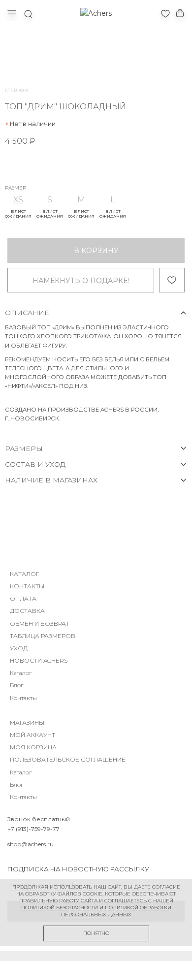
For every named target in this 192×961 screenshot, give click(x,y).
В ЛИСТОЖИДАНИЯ (18, 214)
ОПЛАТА (23, 598)
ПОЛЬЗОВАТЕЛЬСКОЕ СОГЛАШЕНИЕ (68, 759)
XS (18, 199)
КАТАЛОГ (24, 573)
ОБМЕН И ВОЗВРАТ (39, 623)
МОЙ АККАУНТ (32, 734)
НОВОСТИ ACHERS (38, 660)
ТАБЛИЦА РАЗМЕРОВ (42, 636)
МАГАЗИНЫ (27, 722)
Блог (16, 685)
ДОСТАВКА (27, 610)
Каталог (21, 672)
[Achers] (96, 13)
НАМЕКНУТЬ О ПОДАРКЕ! (80, 280)
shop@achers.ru (30, 844)
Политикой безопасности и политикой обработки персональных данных (96, 911)
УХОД (19, 648)
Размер (15, 188)
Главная (16, 89)
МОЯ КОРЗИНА (33, 747)
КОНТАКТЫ (27, 586)
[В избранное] (172, 280)
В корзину (96, 250)
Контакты (23, 698)
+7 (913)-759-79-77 (33, 829)
